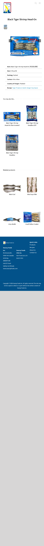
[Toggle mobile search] (36, 3)
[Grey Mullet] (12, 206)
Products (32, 245)
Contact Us (33, 252)
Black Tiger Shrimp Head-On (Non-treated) (12, 124)
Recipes (32, 247)
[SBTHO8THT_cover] (25, 41)
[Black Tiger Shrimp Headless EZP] (32, 105)
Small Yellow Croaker (32, 224)
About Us (33, 250)
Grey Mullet (12, 224)
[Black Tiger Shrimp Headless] (12, 135)
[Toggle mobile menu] (40, 3)
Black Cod (12, 194)
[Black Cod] (12, 176)
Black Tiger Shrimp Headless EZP (32, 124)
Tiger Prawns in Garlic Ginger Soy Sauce (25, 88)
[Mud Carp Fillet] (32, 176)
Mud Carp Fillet (32, 194)
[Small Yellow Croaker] (32, 206)
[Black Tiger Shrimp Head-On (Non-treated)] (12, 105)
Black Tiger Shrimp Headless (12, 154)
